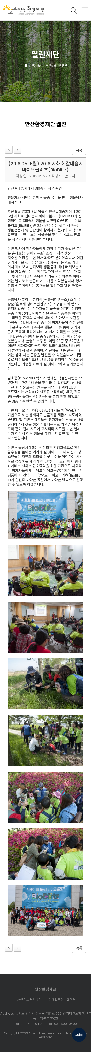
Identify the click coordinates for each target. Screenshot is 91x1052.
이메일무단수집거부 (62, 1000)
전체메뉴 (84, 10)
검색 (74, 10)
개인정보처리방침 (29, 1000)
